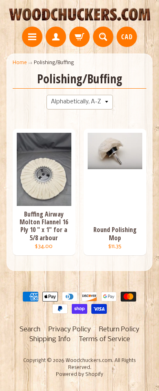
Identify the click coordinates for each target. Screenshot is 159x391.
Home (19, 62)
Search (30, 329)
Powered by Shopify (79, 374)
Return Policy (119, 329)
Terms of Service (104, 339)
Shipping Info (50, 339)
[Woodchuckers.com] (79, 14)
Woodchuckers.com (89, 360)
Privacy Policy (70, 329)
